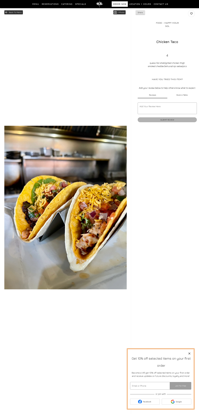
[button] (13, 12)
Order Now (119, 4)
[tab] (152, 95)
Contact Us (161, 4)
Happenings (120, 9)
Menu (35, 4)
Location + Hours (140, 4)
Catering (66, 4)
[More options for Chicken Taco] (191, 13)
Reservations (50, 4)
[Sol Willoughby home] (99, 4)
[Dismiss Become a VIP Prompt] (189, 353)
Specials (80, 4)
